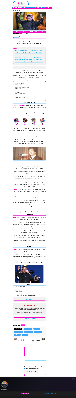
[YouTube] (25, 393)
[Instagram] (27, 393)
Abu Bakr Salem (22, 42)
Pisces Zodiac (25, 334)
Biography (20, 7)
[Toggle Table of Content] (18, 36)
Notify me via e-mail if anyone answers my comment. (32, 368)
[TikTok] (28, 393)
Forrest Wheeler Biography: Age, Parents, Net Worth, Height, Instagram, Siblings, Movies (22, 340)
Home (16, 7)
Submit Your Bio (26, 7)
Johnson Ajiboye (27, 33)
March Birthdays (17, 334)
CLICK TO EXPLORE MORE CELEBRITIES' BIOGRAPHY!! (29, 318)
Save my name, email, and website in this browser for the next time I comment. (35, 366)
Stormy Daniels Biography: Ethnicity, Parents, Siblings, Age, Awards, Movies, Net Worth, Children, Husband (29, 52)
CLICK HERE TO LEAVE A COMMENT (29, 299)
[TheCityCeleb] (13, 7)
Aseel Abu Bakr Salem (28, 331)
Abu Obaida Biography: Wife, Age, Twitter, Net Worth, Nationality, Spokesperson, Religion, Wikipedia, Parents (36, 340)
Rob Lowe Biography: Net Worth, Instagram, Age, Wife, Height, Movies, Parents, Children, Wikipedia (29, 61)
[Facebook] (22, 393)
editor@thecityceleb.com (39, 310)
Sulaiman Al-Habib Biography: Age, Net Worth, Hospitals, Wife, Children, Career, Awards (29, 57)
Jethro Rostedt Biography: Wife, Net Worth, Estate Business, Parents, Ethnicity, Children (28, 50)
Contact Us (43, 7)
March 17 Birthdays (38, 332)
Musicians (23, 325)
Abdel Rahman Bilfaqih (27, 329)
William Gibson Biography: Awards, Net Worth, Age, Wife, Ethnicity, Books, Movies (28, 54)
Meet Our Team (33, 7)
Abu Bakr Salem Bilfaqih (18, 332)
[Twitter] (23, 393)
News (38, 7)
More (48, 7)
